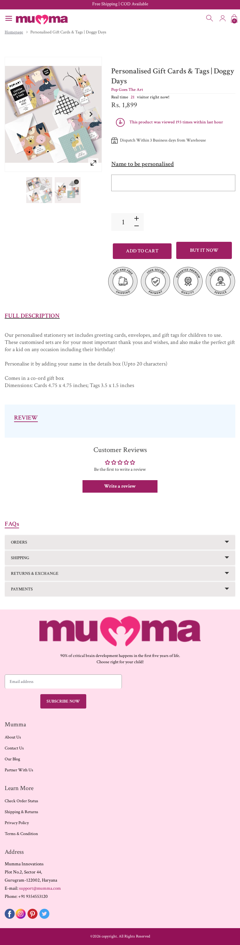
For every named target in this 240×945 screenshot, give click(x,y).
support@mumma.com (40, 888)
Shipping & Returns (21, 812)
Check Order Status (21, 801)
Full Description (32, 316)
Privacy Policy (17, 823)
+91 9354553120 (33, 896)
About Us (13, 737)
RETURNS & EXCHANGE (34, 573)
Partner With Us (19, 770)
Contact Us (14, 748)
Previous (16, 114)
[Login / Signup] (222, 18)
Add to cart (142, 251)
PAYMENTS (22, 589)
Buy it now (204, 250)
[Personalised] (39, 190)
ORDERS (19, 542)
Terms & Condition (21, 834)
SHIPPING (20, 558)
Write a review (120, 486)
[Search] (210, 18)
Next (90, 114)
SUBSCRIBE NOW (63, 701)
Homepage (14, 32)
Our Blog (12, 759)
